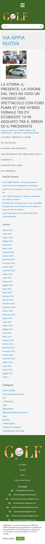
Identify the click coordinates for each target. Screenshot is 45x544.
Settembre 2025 (9, 271)
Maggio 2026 (8, 241)
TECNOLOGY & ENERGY (12, 427)
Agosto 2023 (7, 362)
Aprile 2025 (7, 289)
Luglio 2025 (7, 278)
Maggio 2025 (8, 285)
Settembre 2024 (9, 315)
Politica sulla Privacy (22, 480)
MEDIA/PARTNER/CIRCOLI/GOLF (15, 413)
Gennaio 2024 (8, 344)
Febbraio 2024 (8, 340)
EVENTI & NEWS (25, 130)
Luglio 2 (6, 377)
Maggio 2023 (8, 373)
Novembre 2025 (9, 263)
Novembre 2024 (9, 307)
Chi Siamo (22, 465)
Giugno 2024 (7, 326)
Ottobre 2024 (8, 311)
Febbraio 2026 (8, 252)
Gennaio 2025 (8, 300)
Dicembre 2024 (9, 304)
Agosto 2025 (7, 274)
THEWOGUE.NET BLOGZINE (13, 431)
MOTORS (17, 133)
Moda (5, 416)
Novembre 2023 (9, 351)
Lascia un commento (9, 130)
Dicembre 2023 (9, 348)
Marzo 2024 (7, 337)
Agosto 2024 (7, 318)
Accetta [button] (20, 538)
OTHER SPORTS (9, 424)
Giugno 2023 (7, 370)
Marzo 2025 (7, 292)
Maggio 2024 (8, 329)
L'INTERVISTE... (7, 133)
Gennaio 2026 (8, 256)
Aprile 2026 (7, 245)
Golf (33, 130)
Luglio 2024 (7, 322)
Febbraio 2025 (8, 296)
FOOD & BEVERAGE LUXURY (14, 394)
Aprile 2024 (7, 333)
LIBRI (5, 405)
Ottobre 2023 (8, 355)
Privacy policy (8, 538)
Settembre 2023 (9, 359)
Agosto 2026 (7, 230)
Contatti (22, 470)
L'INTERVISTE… (9, 402)
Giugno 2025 (7, 281)
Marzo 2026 (7, 248)
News (22, 475)
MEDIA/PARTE (8, 409)
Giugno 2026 (7, 237)
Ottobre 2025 (8, 267)
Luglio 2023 (7, 366)
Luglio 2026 (7, 234)
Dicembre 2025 (8, 259)
